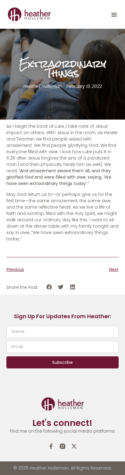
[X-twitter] (74, 446)
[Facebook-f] (51, 446)
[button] (114, 14)
